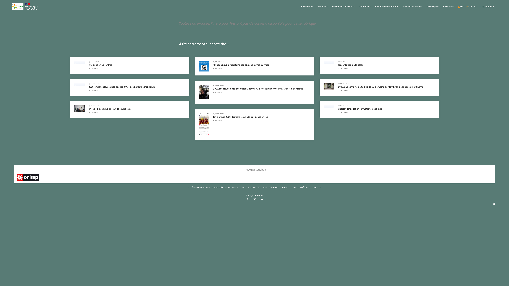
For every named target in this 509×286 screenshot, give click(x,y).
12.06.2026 (344, 106)
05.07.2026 (219, 62)
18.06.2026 (94, 84)
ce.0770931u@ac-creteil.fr (276, 187)
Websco (317, 187)
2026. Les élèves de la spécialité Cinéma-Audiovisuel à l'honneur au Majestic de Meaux (258, 88)
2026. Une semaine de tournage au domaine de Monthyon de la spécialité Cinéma (381, 87)
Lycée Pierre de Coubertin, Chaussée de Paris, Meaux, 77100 (217, 187)
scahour (94, 68)
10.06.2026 (219, 114)
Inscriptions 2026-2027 (343, 6)
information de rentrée (100, 65)
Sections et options (412, 6)
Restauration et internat (387, 6)
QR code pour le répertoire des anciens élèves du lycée (241, 65)
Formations (364, 6)
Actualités (323, 6)
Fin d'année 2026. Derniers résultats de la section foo (240, 117)
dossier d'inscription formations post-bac (360, 109)
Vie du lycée (432, 6)
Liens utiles (448, 6)
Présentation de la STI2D (350, 65)
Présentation (307, 6)
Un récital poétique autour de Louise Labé (110, 109)
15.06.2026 (94, 106)
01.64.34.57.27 (254, 187)
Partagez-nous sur (254, 195)
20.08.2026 (94, 62)
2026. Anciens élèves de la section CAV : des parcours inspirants (122, 87)
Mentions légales (301, 187)
